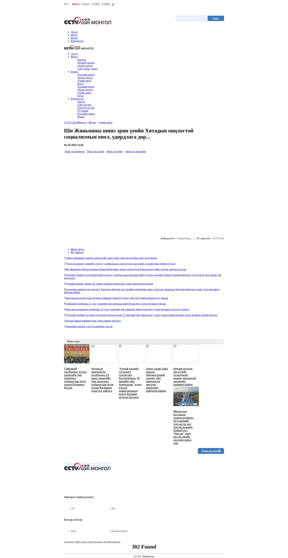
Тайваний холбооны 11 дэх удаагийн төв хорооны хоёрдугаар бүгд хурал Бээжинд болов (115, 303)
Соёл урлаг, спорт (87, 68)
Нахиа (80, 116)
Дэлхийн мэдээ (85, 74)
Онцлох (81, 59)
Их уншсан (77, 252)
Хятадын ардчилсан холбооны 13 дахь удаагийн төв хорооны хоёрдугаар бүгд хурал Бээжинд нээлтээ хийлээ (127, 309)
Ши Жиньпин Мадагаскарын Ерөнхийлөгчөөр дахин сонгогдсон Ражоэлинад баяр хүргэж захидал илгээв (125, 269)
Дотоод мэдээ (85, 65)
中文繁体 (106, 4)
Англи (73, 531)
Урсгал (81, 101)
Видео (74, 38)
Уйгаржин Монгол (119, 531)
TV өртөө (82, 110)
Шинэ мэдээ (77, 249)
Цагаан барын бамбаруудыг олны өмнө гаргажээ (93, 320)
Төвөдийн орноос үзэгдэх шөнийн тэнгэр (88, 326)
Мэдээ (74, 35)
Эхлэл (74, 32)
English (85, 4)
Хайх (216, 18)
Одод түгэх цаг (85, 107)
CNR (113, 508)
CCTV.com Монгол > (76, 122)
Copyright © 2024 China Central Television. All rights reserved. (92, 542)
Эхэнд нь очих (209, 451)
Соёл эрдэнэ (84, 104)
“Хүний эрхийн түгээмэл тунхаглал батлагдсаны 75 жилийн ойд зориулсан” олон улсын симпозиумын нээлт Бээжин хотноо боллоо (142, 315)
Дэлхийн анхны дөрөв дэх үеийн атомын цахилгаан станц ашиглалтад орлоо (109, 283)
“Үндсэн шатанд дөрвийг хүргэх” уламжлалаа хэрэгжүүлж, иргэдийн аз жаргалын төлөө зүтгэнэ (120, 263)
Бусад (80, 83)
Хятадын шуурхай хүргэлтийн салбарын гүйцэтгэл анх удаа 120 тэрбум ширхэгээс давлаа (116, 298)
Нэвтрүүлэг (77, 41)
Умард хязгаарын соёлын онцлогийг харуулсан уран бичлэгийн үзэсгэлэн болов (111, 258)
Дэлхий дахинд (86, 62)
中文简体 (96, 4)
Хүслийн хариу (86, 113)
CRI (72, 508)
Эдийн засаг (84, 80)
